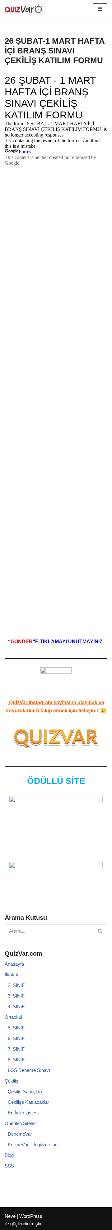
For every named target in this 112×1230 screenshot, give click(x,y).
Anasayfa (14, 964)
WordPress (30, 1216)
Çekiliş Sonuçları (25, 1091)
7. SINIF (16, 1049)
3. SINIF (16, 995)
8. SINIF (16, 1059)
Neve (10, 1216)
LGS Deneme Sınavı (29, 1070)
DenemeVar (20, 1134)
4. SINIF (16, 1006)
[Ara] (100, 930)
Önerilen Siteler (20, 1123)
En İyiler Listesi (23, 1112)
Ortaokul (13, 1017)
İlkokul (11, 974)
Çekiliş (11, 1080)
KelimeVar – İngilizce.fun (33, 1144)
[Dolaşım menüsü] (100, 8)
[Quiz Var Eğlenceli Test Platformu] (23, 8)
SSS (9, 1165)
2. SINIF (16, 985)
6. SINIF (16, 1038)
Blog (9, 1155)
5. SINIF (16, 1027)
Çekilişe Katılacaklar (28, 1102)
